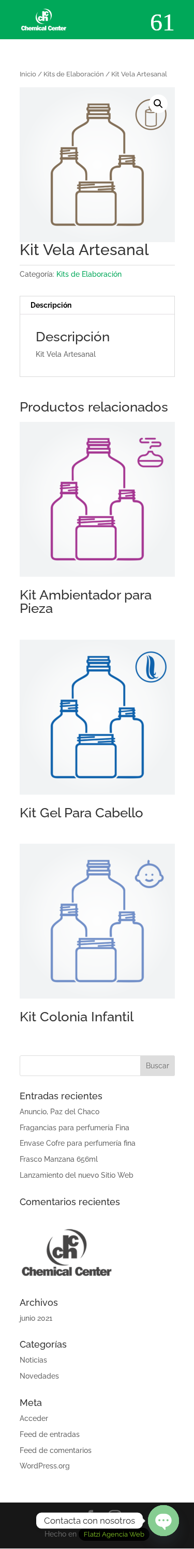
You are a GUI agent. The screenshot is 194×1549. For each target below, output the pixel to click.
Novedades (39, 1376)
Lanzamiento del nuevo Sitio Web (76, 1175)
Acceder (34, 1418)
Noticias (33, 1360)
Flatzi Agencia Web (114, 1534)
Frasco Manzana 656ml (59, 1159)
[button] (158, 103)
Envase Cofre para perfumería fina (78, 1143)
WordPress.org (45, 1466)
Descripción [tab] (51, 305)
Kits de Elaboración (73, 74)
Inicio (28, 74)
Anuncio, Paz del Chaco (59, 1112)
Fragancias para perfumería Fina (74, 1128)
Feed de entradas (50, 1434)
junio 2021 (36, 1318)
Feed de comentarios (56, 1450)
